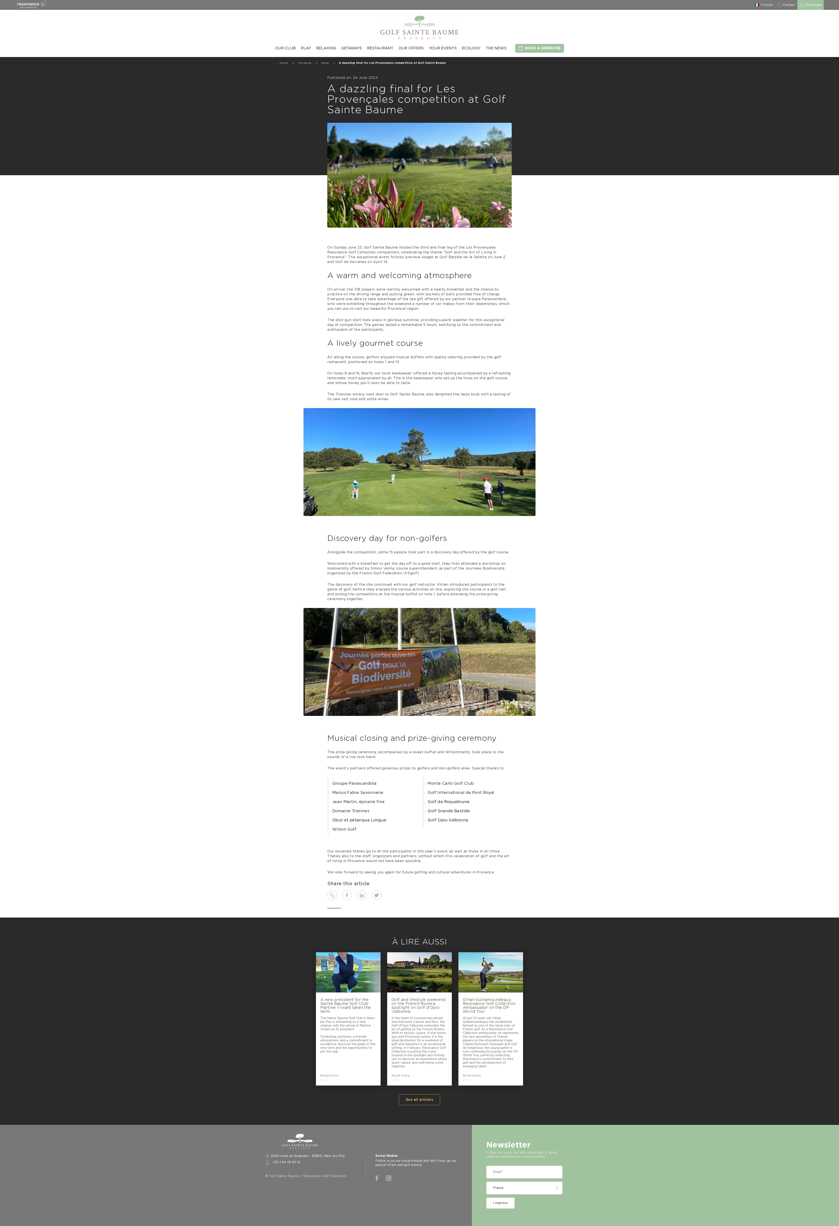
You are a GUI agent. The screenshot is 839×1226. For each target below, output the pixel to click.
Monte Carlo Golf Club (451, 784)
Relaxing (326, 48)
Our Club (285, 48)
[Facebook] (376, 1178)
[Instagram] (388, 1178)
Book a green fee (543, 48)
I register (500, 1203)
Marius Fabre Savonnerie (357, 793)
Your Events (443, 48)
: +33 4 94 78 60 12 (285, 1162)
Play (306, 48)
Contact (789, 5)
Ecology (471, 48)
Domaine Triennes (350, 811)
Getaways (351, 48)
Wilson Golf (344, 829)
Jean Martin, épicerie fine (358, 802)
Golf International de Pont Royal (461, 793)
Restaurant (380, 48)
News (325, 63)
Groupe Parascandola (354, 784)
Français (767, 5)
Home (284, 63)
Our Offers (411, 48)
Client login (813, 5)
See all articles (419, 1099)
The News (496, 48)
